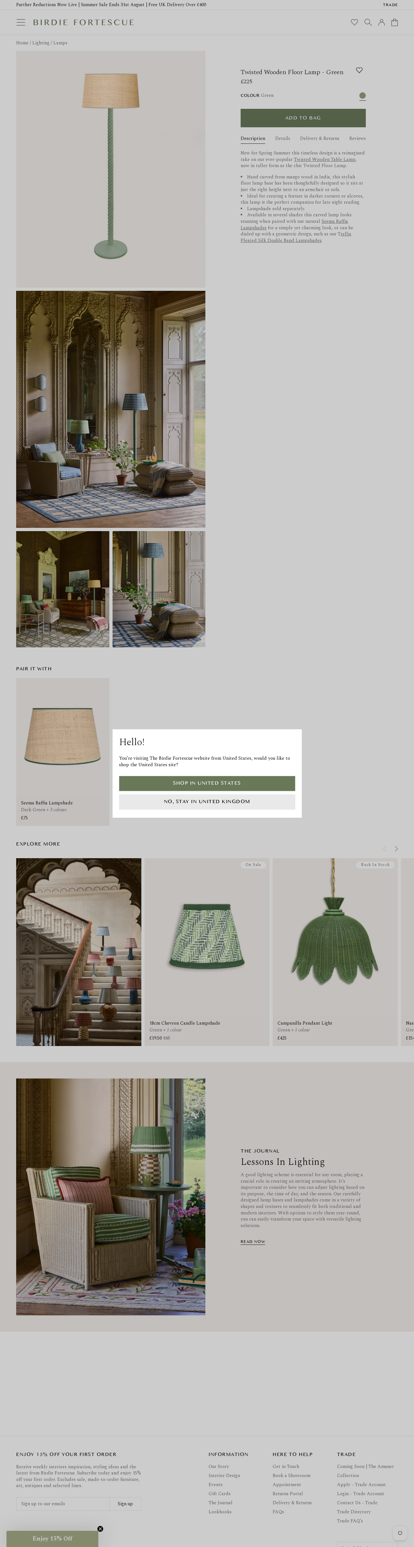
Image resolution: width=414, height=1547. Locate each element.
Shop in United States (207, 783)
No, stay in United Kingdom (207, 801)
